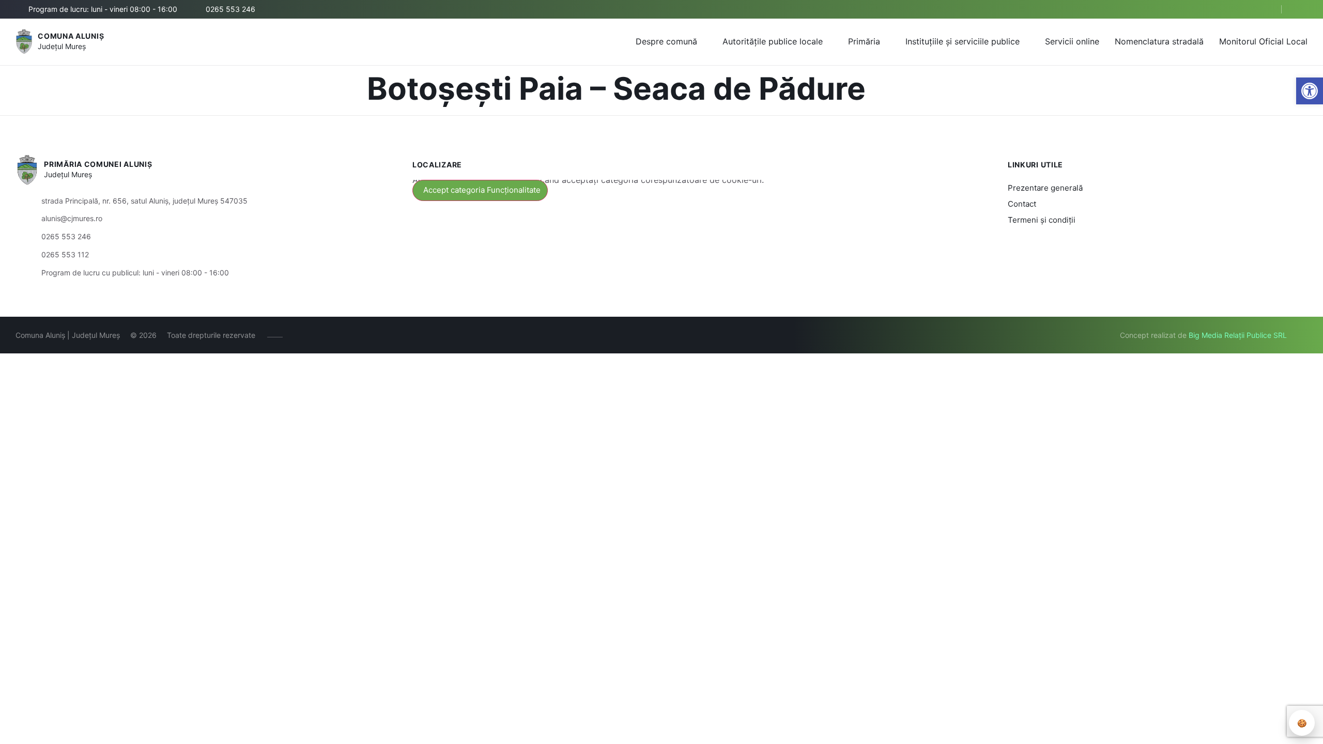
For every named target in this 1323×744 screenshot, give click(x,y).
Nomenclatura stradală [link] (1159, 41)
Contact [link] (1022, 204)
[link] (1309, 91)
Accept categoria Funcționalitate (482, 190)
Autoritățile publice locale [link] (772, 41)
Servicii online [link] (1072, 41)
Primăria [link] (864, 41)
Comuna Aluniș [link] (71, 36)
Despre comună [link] (666, 41)
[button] (1264, 10)
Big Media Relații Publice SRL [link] (1238, 335)
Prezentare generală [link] (1045, 188)
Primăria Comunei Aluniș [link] (98, 164)
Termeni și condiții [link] (1041, 220)
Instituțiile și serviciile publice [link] (962, 41)
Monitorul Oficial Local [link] (1263, 41)
